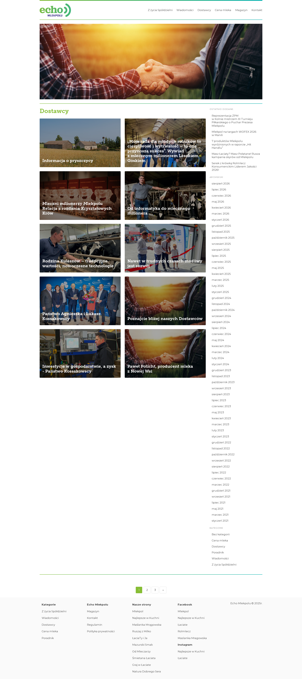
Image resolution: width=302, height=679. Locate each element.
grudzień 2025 (221, 225)
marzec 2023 (220, 424)
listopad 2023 (221, 376)
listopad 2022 (221, 448)
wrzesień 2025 (221, 243)
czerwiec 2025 (221, 261)
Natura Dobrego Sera (146, 671)
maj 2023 (218, 412)
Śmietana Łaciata (144, 658)
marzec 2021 (220, 514)
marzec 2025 (220, 279)
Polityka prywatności (101, 631)
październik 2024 (223, 309)
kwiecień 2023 (221, 418)
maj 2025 (218, 267)
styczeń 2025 (220, 292)
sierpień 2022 (221, 466)
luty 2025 (218, 285)
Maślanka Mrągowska (146, 624)
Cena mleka (223, 10)
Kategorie (49, 604)
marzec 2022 (220, 484)
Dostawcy (204, 10)
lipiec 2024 (219, 328)
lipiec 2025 (219, 255)
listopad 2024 (221, 304)
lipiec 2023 (219, 400)
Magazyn (241, 10)
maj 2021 (217, 508)
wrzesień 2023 (221, 388)
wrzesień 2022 (221, 460)
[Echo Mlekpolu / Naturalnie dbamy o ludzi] (55, 10)
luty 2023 (218, 430)
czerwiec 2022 (221, 478)
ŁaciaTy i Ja (139, 638)
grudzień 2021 (221, 490)
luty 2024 (218, 358)
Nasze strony (141, 604)
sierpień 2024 (221, 322)
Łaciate (182, 624)
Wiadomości (184, 10)
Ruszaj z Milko (141, 631)
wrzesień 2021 (221, 496)
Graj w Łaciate (141, 664)
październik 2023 (223, 382)
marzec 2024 (220, 352)
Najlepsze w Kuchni (145, 618)
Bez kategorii (220, 534)
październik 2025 (223, 237)
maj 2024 (218, 340)
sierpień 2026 (221, 183)
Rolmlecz (184, 631)
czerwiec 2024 (221, 334)
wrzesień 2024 (221, 316)
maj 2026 (218, 201)
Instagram (185, 644)
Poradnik (218, 552)
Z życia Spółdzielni (160, 10)
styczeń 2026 (220, 219)
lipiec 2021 (218, 502)
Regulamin (94, 624)
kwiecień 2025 (221, 273)
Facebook (185, 604)
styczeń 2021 (220, 520)
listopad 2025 (221, 231)
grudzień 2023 (221, 370)
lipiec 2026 (219, 189)
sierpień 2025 (221, 249)
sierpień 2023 (221, 394)
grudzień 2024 (221, 298)
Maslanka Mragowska (192, 638)
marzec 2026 (220, 213)
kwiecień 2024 (221, 346)
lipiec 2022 (219, 472)
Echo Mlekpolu (97, 604)
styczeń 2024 (220, 364)
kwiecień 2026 (221, 207)
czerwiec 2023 (221, 406)
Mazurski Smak (142, 644)
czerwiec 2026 (221, 195)
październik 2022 (223, 454)
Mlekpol (137, 611)
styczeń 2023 (220, 436)
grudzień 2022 (221, 442)
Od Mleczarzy (141, 651)
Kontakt (257, 10)
